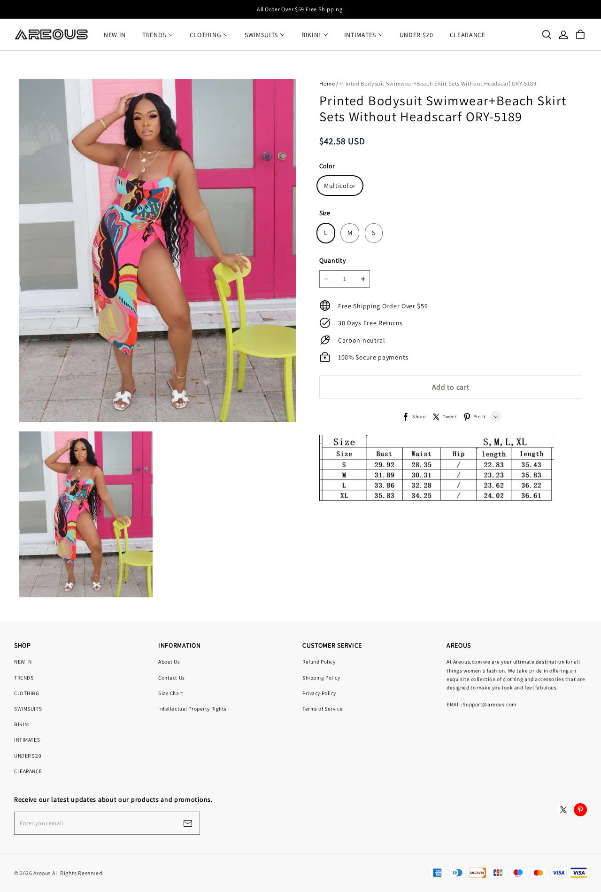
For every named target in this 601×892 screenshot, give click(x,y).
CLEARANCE (467, 35)
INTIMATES (360, 35)
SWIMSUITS (261, 35)
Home (327, 83)
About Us (169, 661)
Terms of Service (322, 708)
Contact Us (171, 677)
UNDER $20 (416, 35)
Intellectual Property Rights (192, 708)
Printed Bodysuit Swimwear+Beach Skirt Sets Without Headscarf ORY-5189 (437, 83)
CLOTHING (206, 35)
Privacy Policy (319, 692)
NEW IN (115, 35)
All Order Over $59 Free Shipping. (300, 9)
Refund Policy (318, 661)
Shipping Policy (321, 677)
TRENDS (154, 35)
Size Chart (171, 692)
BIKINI (311, 35)
